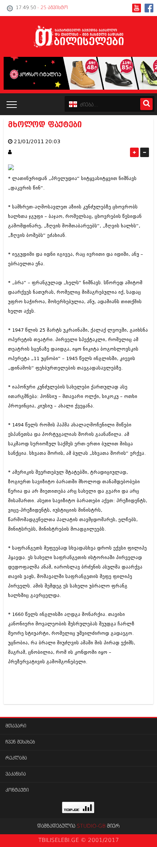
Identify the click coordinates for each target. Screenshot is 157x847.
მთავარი (15, 726)
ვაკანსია (15, 774)
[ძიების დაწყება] (146, 104)
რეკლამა (16, 758)
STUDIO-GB (91, 826)
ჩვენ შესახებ (20, 742)
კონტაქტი (17, 790)
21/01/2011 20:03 (37, 141)
